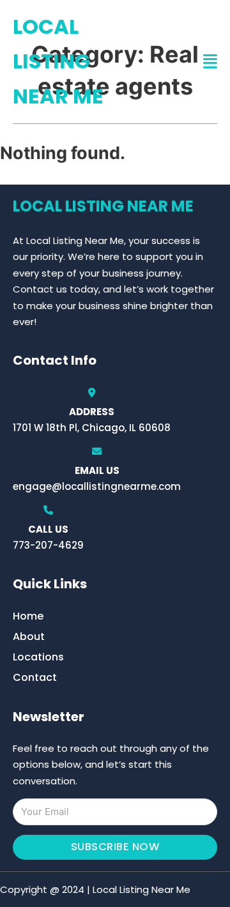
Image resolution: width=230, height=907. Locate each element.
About (29, 636)
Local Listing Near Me (58, 61)
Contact (35, 677)
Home (28, 616)
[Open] (210, 62)
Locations (38, 657)
